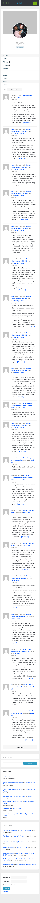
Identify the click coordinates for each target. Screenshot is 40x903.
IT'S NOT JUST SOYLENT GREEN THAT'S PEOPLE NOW (22, 405)
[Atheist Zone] (13, 3)
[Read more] (27, 122)
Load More (20, 747)
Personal (5, 72)
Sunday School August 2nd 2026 (12, 814)
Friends (6, 62)
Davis (12, 129)
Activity (5, 55)
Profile (5, 59)
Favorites (5, 78)
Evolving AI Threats (9, 777)
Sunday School (19, 133)
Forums (5, 68)
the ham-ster (7, 808)
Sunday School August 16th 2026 (13, 789)
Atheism (17, 653)
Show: (5, 89)
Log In (7, 888)
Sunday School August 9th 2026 (12, 801)
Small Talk (26, 512)
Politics (19, 97)
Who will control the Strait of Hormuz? (14, 796)
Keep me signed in (10, 885)
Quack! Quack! (28, 95)
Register (5, 891)
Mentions (5, 75)
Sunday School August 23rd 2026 (13, 782)
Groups (6, 65)
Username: (6, 877)
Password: (6, 881)
